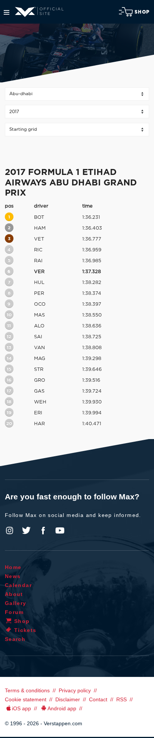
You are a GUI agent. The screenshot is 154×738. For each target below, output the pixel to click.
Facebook (43, 530)
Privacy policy (75, 690)
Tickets (25, 630)
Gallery (16, 603)
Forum (14, 612)
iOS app (21, 708)
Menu (6, 12)
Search (15, 639)
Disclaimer (67, 699)
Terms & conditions (27, 690)
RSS (121, 699)
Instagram (10, 530)
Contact (98, 699)
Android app (61, 708)
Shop (142, 12)
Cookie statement (25, 699)
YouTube (60, 530)
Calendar (18, 585)
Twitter (26, 530)
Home (13, 567)
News (13, 576)
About (14, 594)
